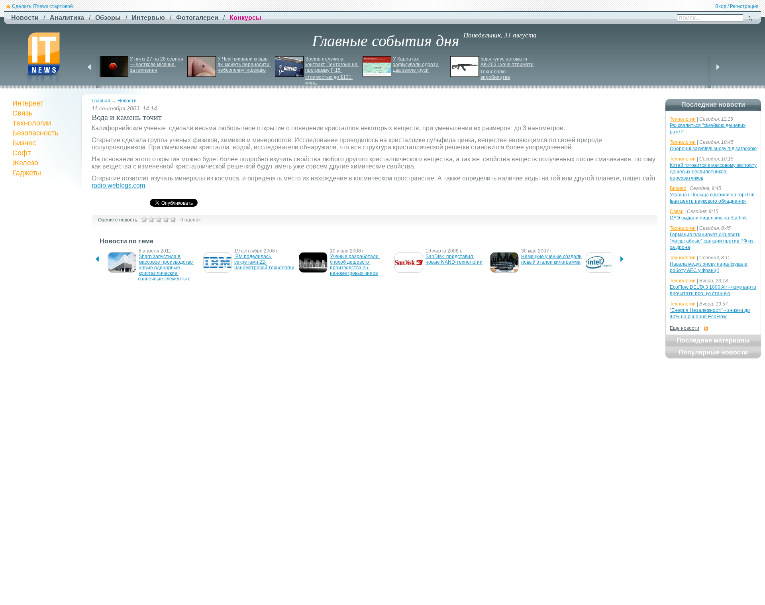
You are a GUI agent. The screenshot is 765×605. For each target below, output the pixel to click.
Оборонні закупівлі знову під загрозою (713, 148)
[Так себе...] (158, 219)
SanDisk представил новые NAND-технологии (454, 259)
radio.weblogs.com (118, 185)
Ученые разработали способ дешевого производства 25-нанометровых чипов (355, 265)
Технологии (31, 123)
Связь (22, 113)
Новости (127, 101)
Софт (21, 153)
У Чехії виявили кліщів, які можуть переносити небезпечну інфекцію (244, 64)
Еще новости (684, 328)
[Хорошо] (165, 219)
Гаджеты (26, 173)
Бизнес (24, 143)
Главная (101, 101)
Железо (25, 163)
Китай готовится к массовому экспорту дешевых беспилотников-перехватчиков (713, 172)
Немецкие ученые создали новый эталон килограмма (552, 259)
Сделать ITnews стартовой (42, 6)
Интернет (27, 103)
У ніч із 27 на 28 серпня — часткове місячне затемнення (157, 64)
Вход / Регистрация (737, 6)
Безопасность (35, 133)
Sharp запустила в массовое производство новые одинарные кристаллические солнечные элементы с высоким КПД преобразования (166, 273)
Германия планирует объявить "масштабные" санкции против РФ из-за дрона (712, 241)
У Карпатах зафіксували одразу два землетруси (416, 64)
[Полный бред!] (144, 219)
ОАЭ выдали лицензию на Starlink (708, 218)
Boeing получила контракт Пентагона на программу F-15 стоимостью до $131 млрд (332, 71)
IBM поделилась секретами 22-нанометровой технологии (264, 262)
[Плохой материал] (151, 219)
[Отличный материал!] (173, 219)
